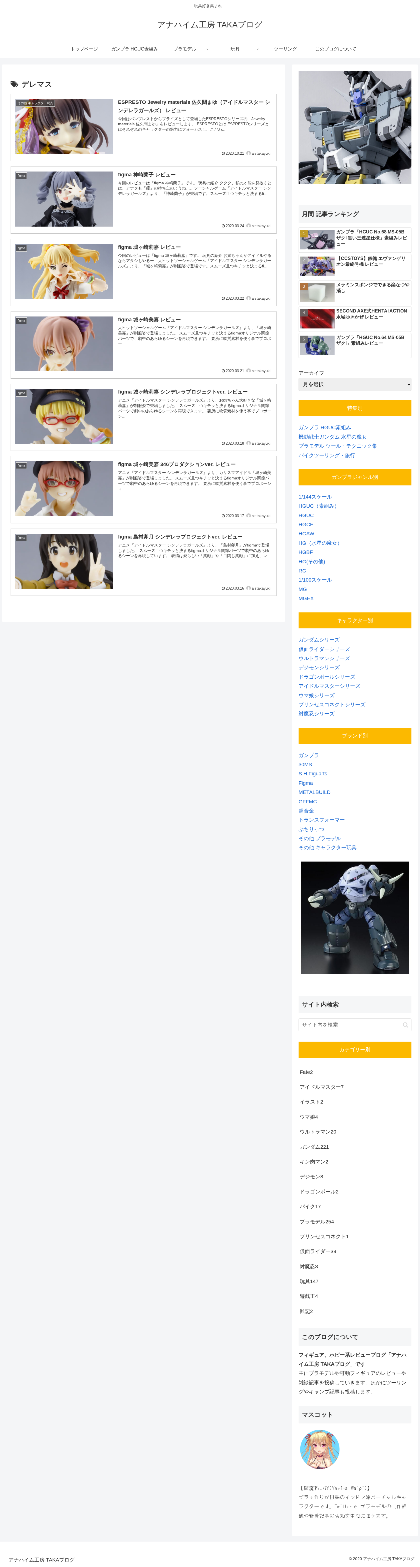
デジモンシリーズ (319, 667)
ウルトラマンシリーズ (324, 658)
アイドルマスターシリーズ (329, 686)
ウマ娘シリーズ (317, 695)
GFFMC (308, 801)
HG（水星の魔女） (320, 543)
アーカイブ (311, 373)
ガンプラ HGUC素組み (325, 427)
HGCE (306, 524)
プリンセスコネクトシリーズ (332, 704)
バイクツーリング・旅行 (327, 455)
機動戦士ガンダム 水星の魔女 (333, 437)
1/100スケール (315, 580)
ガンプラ (309, 755)
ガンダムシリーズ (319, 640)
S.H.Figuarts (313, 774)
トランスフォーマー (322, 820)
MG (303, 589)
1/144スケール (315, 497)
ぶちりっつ (311, 829)
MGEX (306, 598)
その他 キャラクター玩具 (328, 847)
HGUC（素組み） (319, 506)
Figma (306, 783)
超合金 (306, 811)
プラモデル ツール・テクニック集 (338, 446)
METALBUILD (315, 792)
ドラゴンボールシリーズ (327, 677)
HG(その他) (312, 561)
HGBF (306, 552)
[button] (406, 1025)
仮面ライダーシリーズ (324, 649)
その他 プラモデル (320, 838)
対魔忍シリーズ (317, 714)
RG (302, 571)
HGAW (306, 534)
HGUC (306, 515)
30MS (305, 764)
